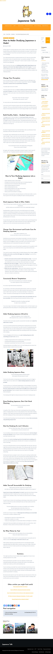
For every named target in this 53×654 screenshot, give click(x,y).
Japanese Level (8, 25)
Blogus (16, 650)
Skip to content (3, 0)
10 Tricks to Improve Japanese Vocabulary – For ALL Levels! (20, 596)
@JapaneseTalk (44, 79)
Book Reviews (45, 25)
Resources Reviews (29, 25)
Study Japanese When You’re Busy (20, 586)
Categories (43, 50)
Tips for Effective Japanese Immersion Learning (20, 589)
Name (42, 174)
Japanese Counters (46, 108)
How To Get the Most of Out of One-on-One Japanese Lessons (20, 592)
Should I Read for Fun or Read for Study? (20, 599)
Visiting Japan (26, 28)
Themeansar (21, 650)
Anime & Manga (37, 25)
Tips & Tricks (20, 25)
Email (42, 178)
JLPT (15, 25)
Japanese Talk (26, 21)
